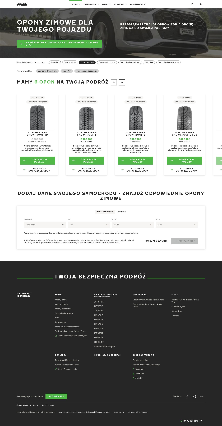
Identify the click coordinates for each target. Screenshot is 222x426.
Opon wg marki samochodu (67, 327)
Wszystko (55, 62)
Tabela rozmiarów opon (104, 346)
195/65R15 (98, 306)
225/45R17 (98, 315)
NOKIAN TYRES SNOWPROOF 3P (37, 133)
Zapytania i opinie (140, 360)
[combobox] (45, 225)
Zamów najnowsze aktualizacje (146, 365)
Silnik (158, 219)
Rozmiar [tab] (122, 212)
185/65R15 (98, 320)
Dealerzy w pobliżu (39, 160)
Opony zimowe (61, 304)
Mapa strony (119, 412)
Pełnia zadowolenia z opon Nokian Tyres (148, 305)
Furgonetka (60, 322)
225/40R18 (99, 311)
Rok (69, 219)
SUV (57, 318)
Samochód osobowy (64, 313)
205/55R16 (99, 302)
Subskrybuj (56, 396)
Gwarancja (90, 4)
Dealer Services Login (67, 369)
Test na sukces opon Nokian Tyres (70, 331)
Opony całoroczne (107, 62)
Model (114, 219)
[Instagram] (194, 396)
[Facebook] (187, 396)
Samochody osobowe (130, 62)
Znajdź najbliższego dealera (67, 360)
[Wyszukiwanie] (201, 4)
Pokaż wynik (187, 241)
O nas (105, 4)
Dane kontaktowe (143, 355)
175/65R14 (98, 333)
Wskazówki (136, 4)
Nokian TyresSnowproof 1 (86, 133)
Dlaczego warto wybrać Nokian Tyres (185, 301)
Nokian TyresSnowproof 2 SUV (184, 133)
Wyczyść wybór (156, 241)
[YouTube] (201, 396)
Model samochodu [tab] (105, 212)
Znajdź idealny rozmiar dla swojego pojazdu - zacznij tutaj (61, 43)
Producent (28, 219)
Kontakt (175, 316)
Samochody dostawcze (168, 62)
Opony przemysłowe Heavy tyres (72, 336)
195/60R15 (98, 329)
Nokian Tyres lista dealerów (67, 365)
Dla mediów (177, 311)
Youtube (139, 378)
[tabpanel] (111, 231)
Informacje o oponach (107, 355)
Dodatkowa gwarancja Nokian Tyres (148, 300)
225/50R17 (99, 342)
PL (192, 4)
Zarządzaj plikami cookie (137, 412)
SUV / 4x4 (148, 62)
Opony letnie (70, 62)
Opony (74, 4)
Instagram (139, 369)
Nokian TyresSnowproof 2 (135, 133)
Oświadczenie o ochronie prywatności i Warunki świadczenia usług (84, 412)
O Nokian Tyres (178, 307)
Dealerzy (119, 4)
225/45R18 (98, 324)
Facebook (139, 374)
